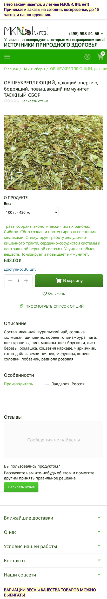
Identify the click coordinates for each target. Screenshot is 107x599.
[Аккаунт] (87, 56)
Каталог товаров (7, 56)
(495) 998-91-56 (84, 33)
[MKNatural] (26, 30)
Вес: (7, 203)
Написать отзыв (34, 101)
